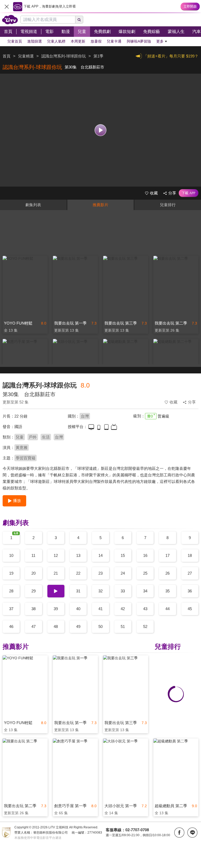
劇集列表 (33, 205)
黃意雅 (21, 447)
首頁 (6, 56)
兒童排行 (168, 205)
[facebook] (179, 832)
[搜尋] (79, 20)
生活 (46, 437)
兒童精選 (26, 56)
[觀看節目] (101, 130)
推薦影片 (100, 205)
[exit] (6, 6)
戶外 (33, 437)
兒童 (20, 437)
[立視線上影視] (10, 19)
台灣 (85, 416)
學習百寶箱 (25, 458)
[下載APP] (188, 193)
